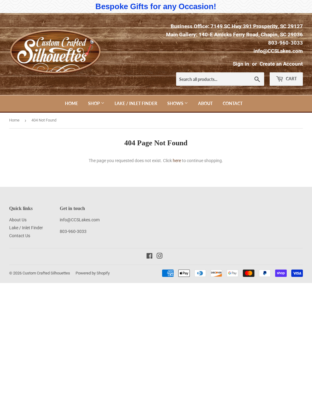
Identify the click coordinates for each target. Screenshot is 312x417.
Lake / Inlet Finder (136, 103)
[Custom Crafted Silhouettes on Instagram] (160, 256)
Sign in (241, 64)
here (177, 160)
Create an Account (281, 64)
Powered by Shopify (93, 273)
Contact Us (19, 235)
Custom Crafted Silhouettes (46, 273)
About (205, 103)
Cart (291, 78)
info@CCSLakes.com (278, 51)
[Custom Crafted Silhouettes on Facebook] (149, 256)
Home (71, 103)
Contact (233, 103)
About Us (18, 219)
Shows (175, 103)
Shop (94, 103)
